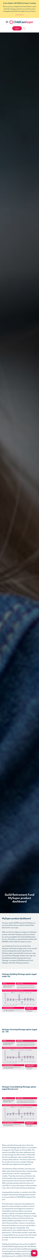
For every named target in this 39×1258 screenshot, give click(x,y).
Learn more (20, 15)
